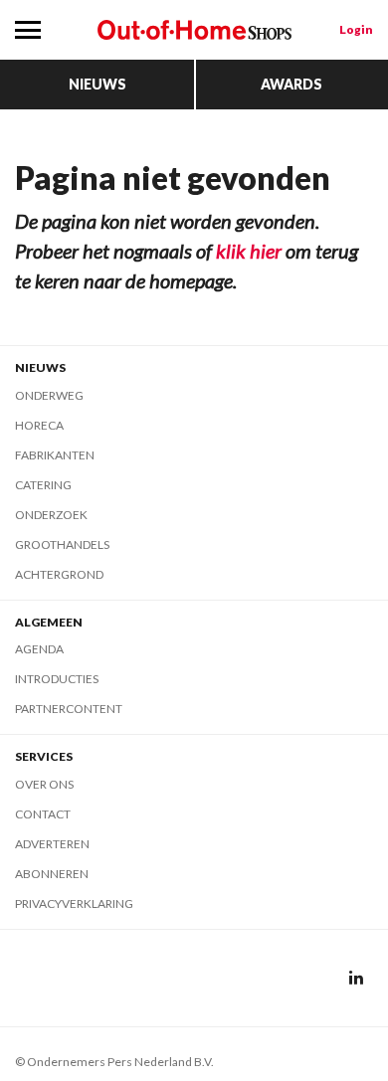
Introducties (56, 678)
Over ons (44, 784)
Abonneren (52, 873)
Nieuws (97, 84)
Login (356, 29)
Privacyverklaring (74, 903)
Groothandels (62, 544)
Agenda (39, 648)
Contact (43, 814)
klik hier (249, 251)
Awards (291, 84)
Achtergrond (59, 574)
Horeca (39, 425)
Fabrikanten (55, 455)
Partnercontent (68, 708)
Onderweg (49, 395)
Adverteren (52, 843)
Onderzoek (51, 514)
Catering (43, 484)
